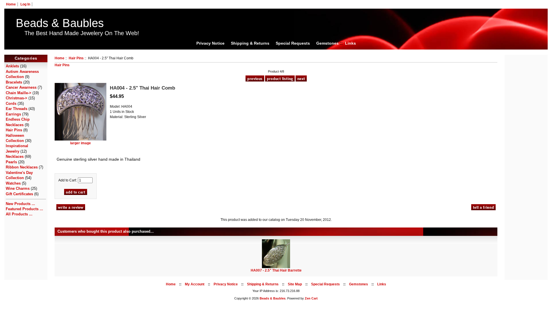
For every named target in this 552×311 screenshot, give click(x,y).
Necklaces (15, 156)
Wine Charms (18, 188)
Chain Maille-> (18, 93)
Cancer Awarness (21, 87)
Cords (11, 103)
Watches (13, 183)
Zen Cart (311, 298)
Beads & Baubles (60, 23)
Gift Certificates (19, 194)
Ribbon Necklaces (22, 167)
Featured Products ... (24, 209)
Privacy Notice (210, 43)
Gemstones (327, 43)
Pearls (11, 162)
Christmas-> (16, 98)
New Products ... (20, 204)
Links (350, 43)
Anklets (12, 66)
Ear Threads (16, 109)
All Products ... (19, 214)
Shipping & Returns (250, 43)
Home (11, 4)
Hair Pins (76, 58)
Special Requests (293, 43)
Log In (25, 4)
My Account (194, 284)
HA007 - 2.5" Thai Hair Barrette (276, 270)
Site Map (295, 284)
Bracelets (14, 82)
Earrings (13, 114)
